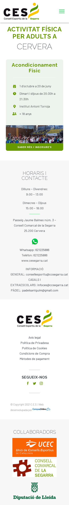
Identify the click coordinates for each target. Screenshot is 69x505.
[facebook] (27, 383)
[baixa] (34, 460)
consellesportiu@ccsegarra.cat (47, 274)
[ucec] (34, 439)
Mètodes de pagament (35, 359)
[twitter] (34, 383)
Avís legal (34, 337)
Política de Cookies (34, 348)
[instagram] (41, 383)
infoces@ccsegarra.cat (52, 285)
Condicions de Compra (34, 353)
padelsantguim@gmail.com (40, 290)
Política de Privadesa (35, 343)
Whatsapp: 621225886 (34, 250)
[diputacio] (34, 481)
